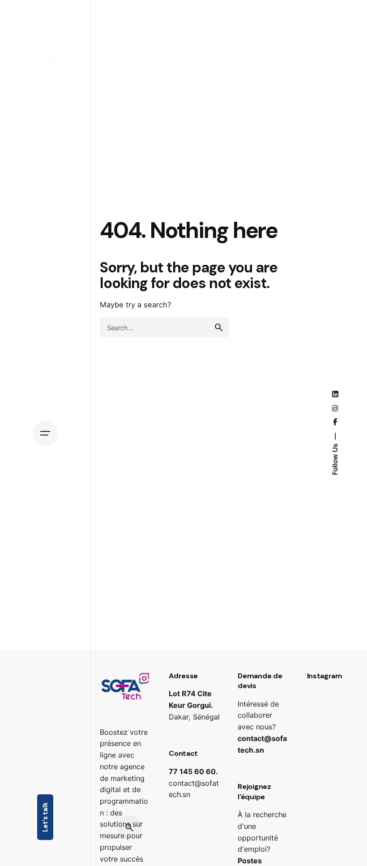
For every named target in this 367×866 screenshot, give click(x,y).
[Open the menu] (45, 433)
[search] (219, 327)
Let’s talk (45, 817)
